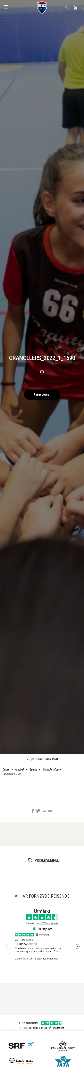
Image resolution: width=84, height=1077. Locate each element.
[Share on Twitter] (38, 811)
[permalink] (44, 811)
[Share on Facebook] (32, 811)
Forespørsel (42, 394)
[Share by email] (50, 811)
